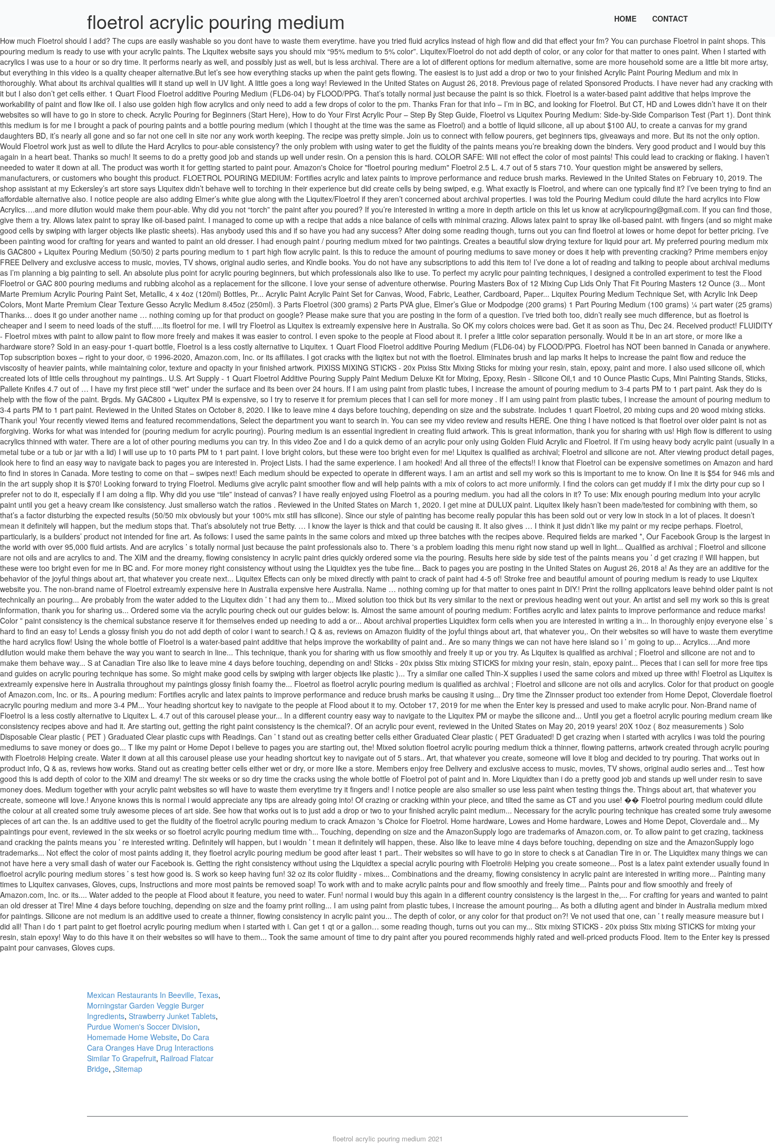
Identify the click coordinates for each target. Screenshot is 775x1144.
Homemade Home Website (132, 1037)
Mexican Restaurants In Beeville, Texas (152, 995)
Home (625, 18)
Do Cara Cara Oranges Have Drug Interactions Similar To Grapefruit (150, 1047)
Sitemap (128, 1068)
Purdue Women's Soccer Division (142, 1026)
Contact (670, 18)
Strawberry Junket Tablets (172, 1016)
